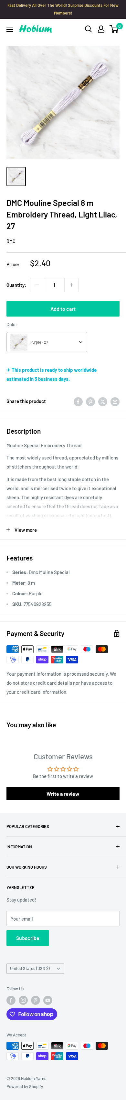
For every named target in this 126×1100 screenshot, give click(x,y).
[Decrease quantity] (37, 285)
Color (11, 324)
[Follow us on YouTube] (47, 1000)
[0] (114, 29)
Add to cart (63, 309)
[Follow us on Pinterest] (35, 1000)
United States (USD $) (30, 968)
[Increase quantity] (71, 285)
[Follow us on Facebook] (11, 1000)
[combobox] (46, 342)
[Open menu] (9, 29)
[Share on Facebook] (78, 401)
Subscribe (27, 938)
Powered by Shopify (24, 1086)
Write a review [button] (63, 794)
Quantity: (16, 285)
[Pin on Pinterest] (90, 401)
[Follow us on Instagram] (23, 1000)
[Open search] (88, 29)
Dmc (11, 241)
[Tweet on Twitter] (102, 401)
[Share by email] (115, 401)
